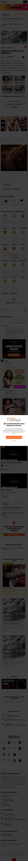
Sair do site (14, 440)
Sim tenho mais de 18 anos (14, 437)
